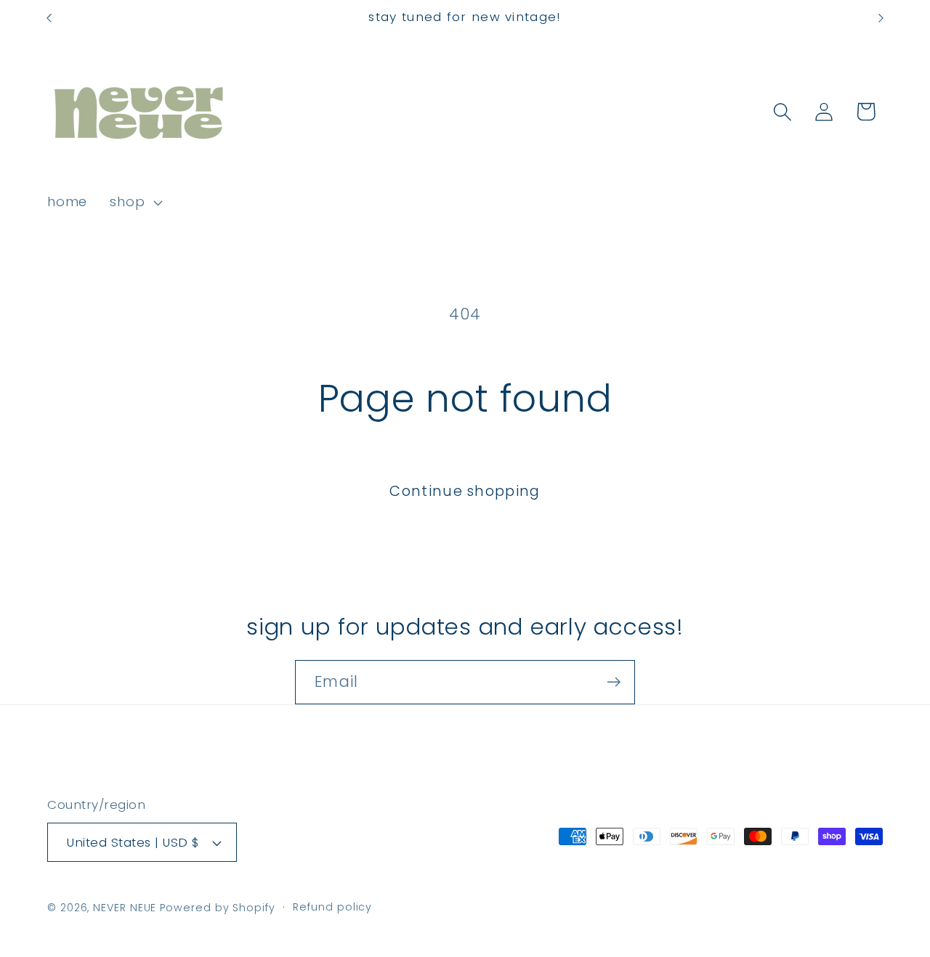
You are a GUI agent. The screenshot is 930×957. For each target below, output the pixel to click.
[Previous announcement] (49, 18)
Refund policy (332, 907)
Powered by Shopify (217, 907)
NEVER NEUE (124, 907)
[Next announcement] (881, 18)
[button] (135, 202)
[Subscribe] (613, 682)
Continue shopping (464, 491)
